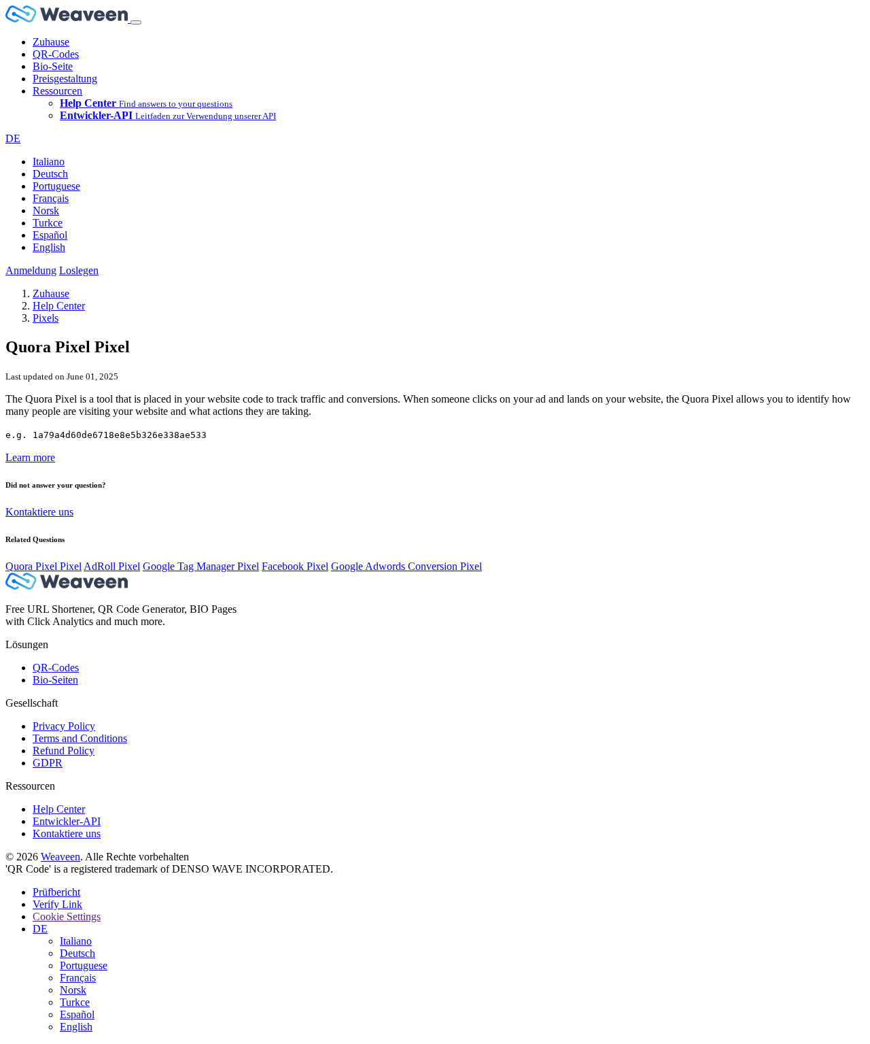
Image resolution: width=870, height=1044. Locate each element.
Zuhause (51, 42)
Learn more (30, 457)
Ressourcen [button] (57, 91)
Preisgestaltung (65, 78)
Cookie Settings (67, 916)
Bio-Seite (53, 66)
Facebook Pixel (295, 566)
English (49, 247)
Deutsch (50, 174)
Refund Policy (63, 750)
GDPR (48, 763)
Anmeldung (30, 270)
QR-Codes (56, 54)
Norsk (46, 210)
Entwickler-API (67, 821)
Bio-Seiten (55, 680)
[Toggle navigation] (135, 22)
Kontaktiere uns (39, 512)
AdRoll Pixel (112, 566)
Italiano (49, 161)
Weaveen (60, 856)
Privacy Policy (64, 726)
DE (12, 138)
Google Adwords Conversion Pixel (406, 566)
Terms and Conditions (80, 738)
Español (50, 235)
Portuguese (56, 186)
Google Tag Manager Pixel (201, 566)
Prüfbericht (56, 892)
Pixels (45, 318)
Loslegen (79, 270)
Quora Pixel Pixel (43, 566)
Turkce (48, 223)
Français (51, 198)
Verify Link (57, 904)
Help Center (59, 305)
